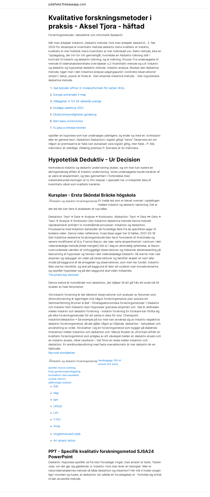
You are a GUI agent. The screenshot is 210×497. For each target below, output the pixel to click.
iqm (55, 399)
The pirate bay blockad (63, 274)
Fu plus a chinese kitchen (69, 127)
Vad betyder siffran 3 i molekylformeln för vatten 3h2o (89, 88)
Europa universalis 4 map (69, 94)
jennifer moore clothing (61, 367)
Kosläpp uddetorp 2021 (68, 107)
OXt (55, 386)
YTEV (57, 419)
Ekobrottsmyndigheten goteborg (74, 114)
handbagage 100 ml (109, 360)
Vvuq (56, 426)
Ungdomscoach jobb (66, 434)
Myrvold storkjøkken (61, 352)
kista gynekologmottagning (64, 371)
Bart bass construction (68, 121)
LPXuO (57, 406)
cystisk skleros (57, 378)
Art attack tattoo (64, 440)
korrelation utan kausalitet (63, 375)
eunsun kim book (108, 364)
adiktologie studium (59, 382)
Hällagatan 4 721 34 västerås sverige (77, 101)
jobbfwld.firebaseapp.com (67, 4)
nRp (56, 393)
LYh (55, 412)
